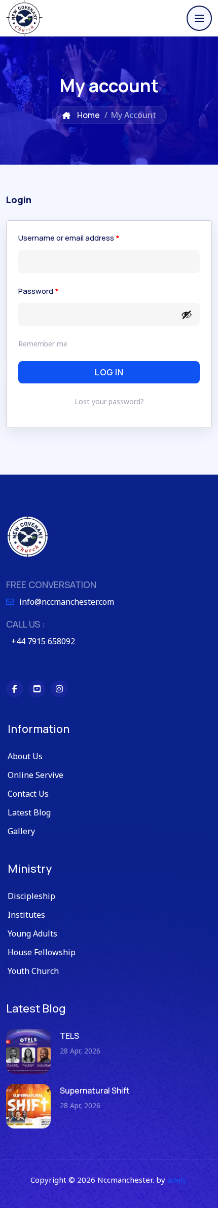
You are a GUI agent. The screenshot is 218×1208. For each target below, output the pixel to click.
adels (176, 1180)
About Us (25, 756)
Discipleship (31, 896)
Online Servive (35, 775)
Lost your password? (109, 401)
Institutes (26, 914)
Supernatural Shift (95, 1090)
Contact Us (28, 793)
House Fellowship (42, 952)
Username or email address (69, 237)
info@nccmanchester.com (66, 601)
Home (88, 115)
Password (38, 291)
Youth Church (33, 971)
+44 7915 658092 (43, 641)
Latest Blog (29, 812)
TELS (69, 1035)
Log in (109, 372)
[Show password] (186, 314)
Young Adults (32, 933)
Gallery (21, 831)
